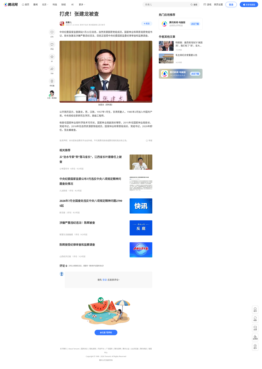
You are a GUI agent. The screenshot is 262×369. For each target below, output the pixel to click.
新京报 (62, 213)
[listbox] (105, 203)
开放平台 (101, 349)
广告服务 (109, 349)
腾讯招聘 (117, 349)
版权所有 (109, 360)
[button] (195, 24)
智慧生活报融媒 (66, 234)
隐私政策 (92, 349)
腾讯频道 (143, 349)
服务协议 (84, 349)
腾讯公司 (102, 360)
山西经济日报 (65, 256)
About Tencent (73, 349)
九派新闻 (63, 191)
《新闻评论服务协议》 (96, 266)
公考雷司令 (64, 169)
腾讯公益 (126, 349)
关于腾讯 (63, 349)
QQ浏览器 (134, 349)
